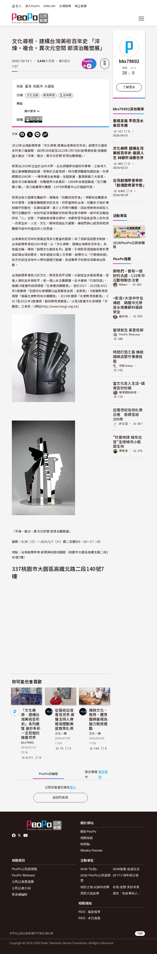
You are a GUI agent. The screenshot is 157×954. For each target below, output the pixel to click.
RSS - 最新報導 (89, 911)
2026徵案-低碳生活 (126, 869)
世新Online (126, 366)
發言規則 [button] (103, 774)
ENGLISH (49, 6)
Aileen (123, 284)
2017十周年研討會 (126, 875)
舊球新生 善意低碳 (128, 329)
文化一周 (61, 733)
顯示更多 (31, 111)
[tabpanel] (60, 787)
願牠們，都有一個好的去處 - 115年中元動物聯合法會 (129, 275)
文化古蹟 (32, 95)
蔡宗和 (123, 316)
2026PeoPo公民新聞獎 (129, 244)
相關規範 (86, 837)
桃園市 (38, 86)
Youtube (25, 835)
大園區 (49, 86)
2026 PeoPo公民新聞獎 (95, 878)
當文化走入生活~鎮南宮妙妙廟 (129, 385)
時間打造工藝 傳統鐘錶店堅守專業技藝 (128, 356)
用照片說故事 (89, 893)
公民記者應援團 (23, 881)
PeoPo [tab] (48, 774)
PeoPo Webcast (129, 334)
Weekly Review (91, 850)
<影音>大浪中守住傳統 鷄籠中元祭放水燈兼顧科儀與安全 (128, 304)
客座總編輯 (20, 894)
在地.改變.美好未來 (126, 887)
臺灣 (28, 86)
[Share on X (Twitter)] (30, 134)
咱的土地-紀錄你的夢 (95, 887)
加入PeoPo (32, 6)
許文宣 (123, 423)
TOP (140, 933)
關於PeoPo (88, 831)
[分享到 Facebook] (22, 134)
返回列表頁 (60, 797)
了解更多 (129, 87)
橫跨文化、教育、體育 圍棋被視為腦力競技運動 (98, 719)
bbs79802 (27, 742)
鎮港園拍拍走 (128, 392)
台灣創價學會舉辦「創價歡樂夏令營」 (129, 183)
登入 (18, 6)
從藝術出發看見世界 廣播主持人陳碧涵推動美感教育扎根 (64, 719)
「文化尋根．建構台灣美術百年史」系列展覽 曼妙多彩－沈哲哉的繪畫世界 (30, 723)
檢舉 (104, 63)
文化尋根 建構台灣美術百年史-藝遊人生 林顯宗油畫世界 (128, 153)
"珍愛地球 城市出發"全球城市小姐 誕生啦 (127, 441)
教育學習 (49, 95)
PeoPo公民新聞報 (24, 869)
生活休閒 (65, 95)
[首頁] (30, 18)
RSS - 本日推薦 (89, 918)
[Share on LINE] (37, 134)
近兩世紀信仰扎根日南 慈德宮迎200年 (128, 414)
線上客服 (81, 6)
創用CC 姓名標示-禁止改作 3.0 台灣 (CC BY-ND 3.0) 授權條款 (34, 119)
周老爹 (123, 451)
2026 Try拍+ (89, 869)
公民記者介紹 (21, 888)
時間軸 (85, 844)
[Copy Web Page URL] (45, 134)
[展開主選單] (141, 18)
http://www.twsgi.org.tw (59, 306)
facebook (14, 835)
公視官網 (65, 6)
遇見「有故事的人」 (127, 893)
